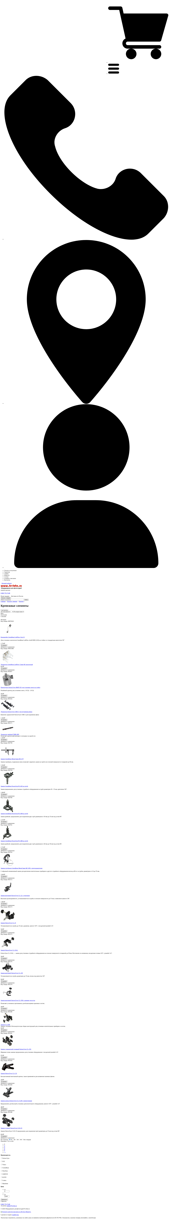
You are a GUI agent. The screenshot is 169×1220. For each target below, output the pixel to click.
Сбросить (3, 1201)
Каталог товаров (12, 601)
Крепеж (21, 601)
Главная (3, 601)
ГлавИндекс (15, 1215)
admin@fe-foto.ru (12, 1206)
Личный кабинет (6, 583)
